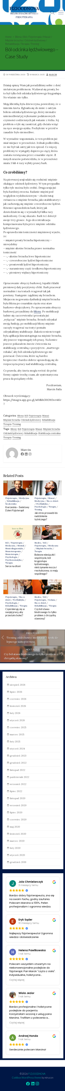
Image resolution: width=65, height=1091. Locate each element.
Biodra (37, 542)
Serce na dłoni (12, 566)
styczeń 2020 (17, 855)
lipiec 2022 (16, 791)
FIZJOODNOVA (36, 1073)
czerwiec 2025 (18, 727)
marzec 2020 (17, 840)
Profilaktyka (42, 504)
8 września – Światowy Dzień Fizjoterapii (17, 509)
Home (8, 36)
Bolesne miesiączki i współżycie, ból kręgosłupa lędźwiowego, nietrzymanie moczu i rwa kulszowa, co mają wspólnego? (46, 564)
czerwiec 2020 (18, 819)
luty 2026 (15, 713)
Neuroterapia (11, 554)
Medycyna (24, 498)
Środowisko (11, 504)
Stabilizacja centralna (49, 433)
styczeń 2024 (17, 748)
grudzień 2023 (18, 755)
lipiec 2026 (16, 691)
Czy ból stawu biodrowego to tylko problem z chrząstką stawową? (45, 614)
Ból (25, 36)
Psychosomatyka (13, 560)
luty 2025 (15, 741)
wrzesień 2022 (18, 784)
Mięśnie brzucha (14, 40)
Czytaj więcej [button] (16, 980)
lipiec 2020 (16, 812)
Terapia (25, 43)
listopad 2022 (17, 770)
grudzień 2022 (18, 762)
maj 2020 (15, 826)
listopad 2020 (17, 798)
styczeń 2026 (17, 720)
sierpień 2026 (17, 684)
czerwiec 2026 (18, 698)
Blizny (13, 429)
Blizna (18, 36)
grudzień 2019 (18, 862)
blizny (37, 311)
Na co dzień (52, 501)
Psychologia (40, 506)
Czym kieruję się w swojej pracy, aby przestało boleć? (15, 612)
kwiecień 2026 (18, 706)
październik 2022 (19, 777)
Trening (35, 43)
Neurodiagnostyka (14, 548)
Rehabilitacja (12, 43)
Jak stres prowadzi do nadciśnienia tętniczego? (46, 516)
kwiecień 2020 (18, 833)
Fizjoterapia (35, 36)
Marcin (53, 74)
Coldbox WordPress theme (26, 1077)
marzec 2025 (17, 734)
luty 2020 (15, 847)
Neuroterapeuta (13, 551)
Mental (21, 545)
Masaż (46, 36)
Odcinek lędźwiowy (35, 40)
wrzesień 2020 (18, 805)
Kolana (51, 600)
